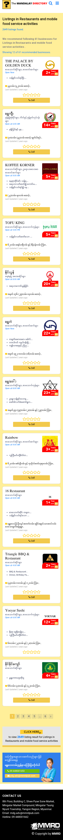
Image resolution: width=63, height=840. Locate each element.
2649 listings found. (13, 29)
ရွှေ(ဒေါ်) (10, 381)
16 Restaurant (15, 491)
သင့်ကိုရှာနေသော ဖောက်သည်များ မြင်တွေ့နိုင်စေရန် (23, 760)
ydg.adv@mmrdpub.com (22, 775)
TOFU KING (14, 223)
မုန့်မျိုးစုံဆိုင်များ (12, 118)
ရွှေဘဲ (8, 321)
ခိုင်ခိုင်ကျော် (12, 664)
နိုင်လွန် (9, 272)
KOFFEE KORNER (20, 165)
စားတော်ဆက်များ (30, 69)
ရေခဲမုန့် (8, 276)
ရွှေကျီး (9, 113)
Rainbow (11, 437)
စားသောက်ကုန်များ (31, 227)
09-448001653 (17, 771)
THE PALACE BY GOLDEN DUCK (19, 63)
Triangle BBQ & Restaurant (17, 556)
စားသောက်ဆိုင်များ (13, 69)
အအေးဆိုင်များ (19, 276)
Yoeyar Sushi (15, 610)
